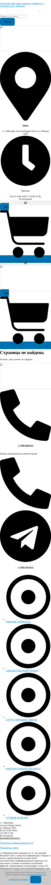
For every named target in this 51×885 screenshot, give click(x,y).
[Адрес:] (25, 120)
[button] (25, 202)
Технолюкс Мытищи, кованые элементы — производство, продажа (22, 4)
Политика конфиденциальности (16, 843)
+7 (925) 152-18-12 (25, 567)
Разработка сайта (9, 848)
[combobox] (13, 16)
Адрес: (26, 125)
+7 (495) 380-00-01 (9, 11)
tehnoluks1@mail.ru (10, 13)
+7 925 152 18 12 (30, 11)
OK (35, 879)
